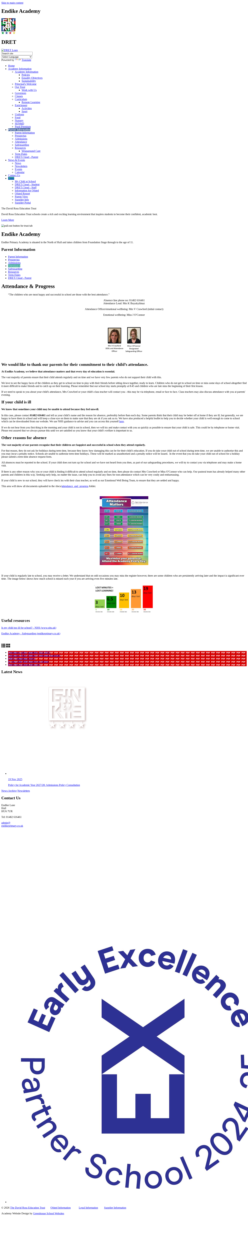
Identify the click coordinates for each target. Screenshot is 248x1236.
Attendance (21, 141)
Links (11, 178)
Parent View (21, 196)
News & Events (16, 160)
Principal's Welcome (25, 84)
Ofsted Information (60, 1207)
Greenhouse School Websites (48, 1213)
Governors (20, 93)
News (18, 163)
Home (11, 65)
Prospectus (20, 135)
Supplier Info (22, 199)
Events (18, 169)
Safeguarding (22, 144)
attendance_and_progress (75, 486)
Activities (27, 108)
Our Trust (20, 87)
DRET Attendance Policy (21, 658)
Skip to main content (12, 2)
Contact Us (14, 175)
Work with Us (29, 90)
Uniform (19, 114)
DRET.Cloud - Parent (26, 157)
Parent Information (19, 129)
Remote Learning (31, 102)
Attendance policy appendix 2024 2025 (29, 652)
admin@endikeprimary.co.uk (12, 824)
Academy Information (20, 68)
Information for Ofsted (27, 190)
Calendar (19, 172)
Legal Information (88, 1207)
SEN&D (19, 123)
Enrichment (21, 105)
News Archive (9, 790)
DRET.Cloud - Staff (25, 187)
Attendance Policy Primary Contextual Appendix (34, 655)
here (121, 421)
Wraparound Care (31, 151)
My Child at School (25, 181)
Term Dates (21, 154)
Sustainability (29, 80)
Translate (26, 60)
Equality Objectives (32, 77)
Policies (26, 74)
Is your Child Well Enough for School (28, 661)
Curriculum (21, 99)
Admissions (21, 138)
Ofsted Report (22, 193)
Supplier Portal (23, 202)
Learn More (7, 220)
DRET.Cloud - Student (27, 184)
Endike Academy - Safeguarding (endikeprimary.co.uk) (30, 633)
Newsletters (21, 166)
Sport (24, 111)
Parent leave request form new (24, 664)
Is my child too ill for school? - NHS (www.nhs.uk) (28, 627)
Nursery (19, 120)
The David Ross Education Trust (27, 1207)
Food (17, 117)
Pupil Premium (23, 126)
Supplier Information (115, 1207)
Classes (19, 96)
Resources (20, 147)
